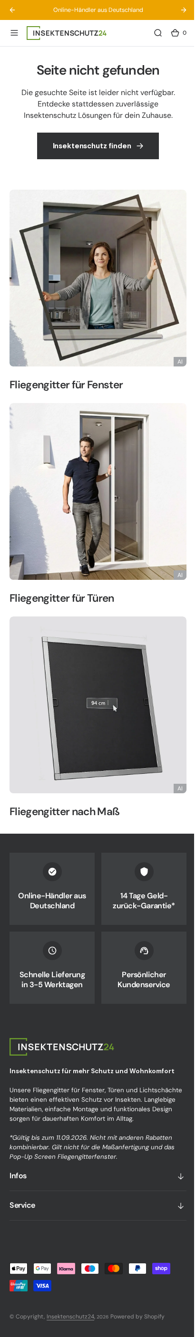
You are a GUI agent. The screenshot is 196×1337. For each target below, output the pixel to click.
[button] (14, 33)
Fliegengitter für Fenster (66, 389)
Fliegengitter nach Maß (64, 802)
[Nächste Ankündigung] (176, 10)
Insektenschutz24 (70, 1316)
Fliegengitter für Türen (62, 596)
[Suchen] (151, 33)
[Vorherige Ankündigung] (12, 10)
